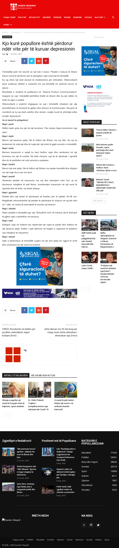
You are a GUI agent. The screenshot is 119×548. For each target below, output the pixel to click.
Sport (7, 25)
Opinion (57, 17)
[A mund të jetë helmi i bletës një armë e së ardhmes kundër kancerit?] (65, 389)
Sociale (88, 17)
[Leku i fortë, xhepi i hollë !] (90, 257)
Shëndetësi (16, 32)
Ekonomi (77, 17)
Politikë (22, 17)
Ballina (5, 32)
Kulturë (99, 17)
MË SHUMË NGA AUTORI (43, 375)
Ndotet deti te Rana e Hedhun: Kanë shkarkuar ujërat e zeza (106, 168)
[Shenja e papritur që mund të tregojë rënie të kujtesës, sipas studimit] (13, 389)
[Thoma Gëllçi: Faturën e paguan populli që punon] (88, 133)
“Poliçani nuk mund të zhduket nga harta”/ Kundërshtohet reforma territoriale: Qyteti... (108, 273)
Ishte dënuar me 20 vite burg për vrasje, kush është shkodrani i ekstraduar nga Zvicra (60, 332)
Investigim (86, 229)
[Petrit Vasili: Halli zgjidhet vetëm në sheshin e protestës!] (48, 489)
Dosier (67, 17)
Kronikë (47, 17)
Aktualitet (34, 17)
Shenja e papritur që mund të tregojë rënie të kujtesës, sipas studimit (13, 403)
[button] (113, 17)
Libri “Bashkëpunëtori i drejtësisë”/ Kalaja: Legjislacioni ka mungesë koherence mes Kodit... (66, 454)
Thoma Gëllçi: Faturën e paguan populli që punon (106, 133)
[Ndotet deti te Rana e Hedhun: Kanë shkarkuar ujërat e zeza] (88, 168)
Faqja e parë (9, 17)
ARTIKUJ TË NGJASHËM (16, 375)
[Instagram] (91, 525)
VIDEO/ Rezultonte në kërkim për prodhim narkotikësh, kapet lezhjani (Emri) (18, 332)
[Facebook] (84, 525)
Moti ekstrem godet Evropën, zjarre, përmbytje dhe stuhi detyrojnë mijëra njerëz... (104, 150)
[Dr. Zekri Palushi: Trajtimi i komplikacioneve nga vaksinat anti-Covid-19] (39, 389)
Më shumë (98, 200)
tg (7, 54)
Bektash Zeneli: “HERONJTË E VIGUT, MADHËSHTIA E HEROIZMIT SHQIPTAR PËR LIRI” (106, 185)
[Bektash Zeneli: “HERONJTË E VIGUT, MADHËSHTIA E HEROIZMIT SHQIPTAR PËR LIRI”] (88, 182)
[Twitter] (98, 525)
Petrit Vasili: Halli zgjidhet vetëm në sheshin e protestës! (65, 489)
